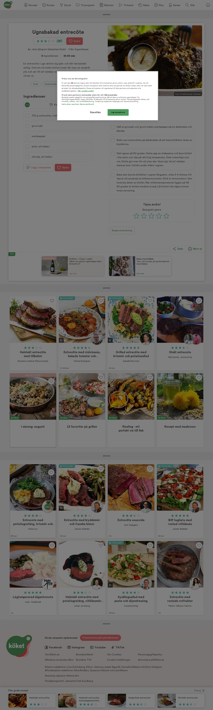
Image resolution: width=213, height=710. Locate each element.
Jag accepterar (118, 112)
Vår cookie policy (86, 91)
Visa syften (95, 112)
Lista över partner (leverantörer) (78, 104)
